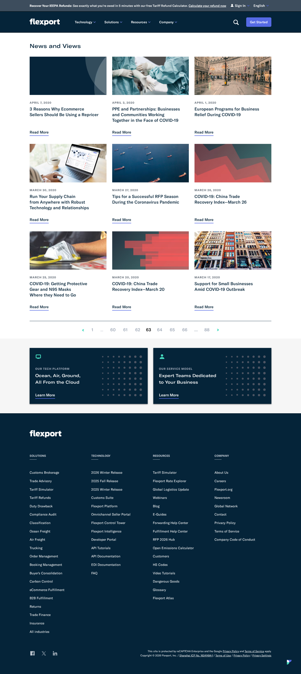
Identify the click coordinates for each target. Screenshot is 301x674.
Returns (35, 606)
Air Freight (37, 539)
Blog (156, 506)
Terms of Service (226, 531)
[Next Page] (218, 330)
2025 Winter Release (106, 489)
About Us (221, 472)
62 (137, 330)
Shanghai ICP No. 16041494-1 (196, 655)
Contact (220, 514)
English (259, 6)
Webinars (160, 498)
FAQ (94, 573)
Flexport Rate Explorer (169, 481)
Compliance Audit (43, 514)
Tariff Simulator (41, 489)
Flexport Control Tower (108, 523)
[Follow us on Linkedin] (55, 653)
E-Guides (159, 514)
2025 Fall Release (104, 481)
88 (207, 330)
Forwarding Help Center (170, 523)
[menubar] (150, 22)
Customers (161, 556)
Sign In (240, 6)
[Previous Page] (83, 330)
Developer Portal (103, 539)
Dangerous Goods (166, 581)
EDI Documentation (106, 565)
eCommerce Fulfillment (47, 590)
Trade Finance (40, 615)
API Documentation (105, 556)
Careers (220, 481)
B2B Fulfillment (41, 598)
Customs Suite (102, 498)
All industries (39, 632)
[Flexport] (45, 22)
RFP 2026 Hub (164, 539)
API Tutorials (101, 548)
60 (113, 330)
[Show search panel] (235, 22)
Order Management (44, 556)
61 (125, 330)
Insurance (37, 623)
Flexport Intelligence (106, 531)
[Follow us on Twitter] (44, 653)
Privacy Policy (225, 523)
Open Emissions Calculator (173, 548)
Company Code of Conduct (234, 539)
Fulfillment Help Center (170, 531)
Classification (40, 523)
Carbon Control (41, 581)
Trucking (36, 548)
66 (184, 330)
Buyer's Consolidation (46, 573)
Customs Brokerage (44, 472)
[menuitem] (86, 22)
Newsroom (222, 498)
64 (159, 330)
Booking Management (46, 565)
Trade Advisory (41, 481)
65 (172, 330)
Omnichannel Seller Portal (111, 514)
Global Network (226, 506)
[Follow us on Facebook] (32, 653)
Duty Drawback (41, 506)
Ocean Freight (40, 531)
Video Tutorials (164, 573)
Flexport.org (223, 489)
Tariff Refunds (40, 498)
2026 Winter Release (106, 472)
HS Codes (160, 565)
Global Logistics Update (171, 489)
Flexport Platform (104, 506)
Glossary (159, 590)
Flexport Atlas (163, 598)
